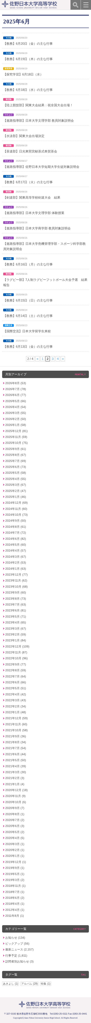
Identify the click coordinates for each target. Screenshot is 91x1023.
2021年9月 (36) (15, 736)
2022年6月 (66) (15, 682)
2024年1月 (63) (15, 568)
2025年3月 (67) (15, 484)
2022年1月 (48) (15, 712)
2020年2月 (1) (14, 850)
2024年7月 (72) (15, 532)
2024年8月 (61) (15, 526)
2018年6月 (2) (14, 897)
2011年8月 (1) (14, 915)
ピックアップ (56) (17, 943)
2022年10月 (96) (16, 658)
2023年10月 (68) (16, 586)
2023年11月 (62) (16, 580)
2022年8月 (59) (15, 670)
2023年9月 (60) (15, 592)
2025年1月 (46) (15, 496)
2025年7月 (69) (15, 461)
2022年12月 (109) (17, 646)
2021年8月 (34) (15, 742)
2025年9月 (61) (15, 449)
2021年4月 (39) (15, 766)
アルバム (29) (29, 983)
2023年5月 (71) (15, 616)
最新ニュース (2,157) (19, 949)
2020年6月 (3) (14, 826)
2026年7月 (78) (15, 389)
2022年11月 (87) (16, 652)
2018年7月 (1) (14, 892)
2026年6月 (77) (15, 395)
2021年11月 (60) (16, 724)
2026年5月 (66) (15, 401)
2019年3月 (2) (14, 880)
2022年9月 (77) (15, 664)
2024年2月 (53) (15, 562)
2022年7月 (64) (15, 676)
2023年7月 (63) (15, 604)
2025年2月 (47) (15, 491)
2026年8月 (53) (15, 383)
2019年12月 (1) (15, 862)
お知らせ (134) (15, 937)
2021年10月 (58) (16, 730)
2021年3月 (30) (15, 772)
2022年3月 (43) (15, 700)
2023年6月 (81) (15, 610)
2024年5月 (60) (15, 544)
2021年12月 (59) (16, 718)
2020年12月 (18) (16, 790)
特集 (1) (45, 983)
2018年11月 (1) (15, 885)
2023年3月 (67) (15, 628)
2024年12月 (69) (16, 502)
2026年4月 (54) (15, 407)
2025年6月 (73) (15, 466)
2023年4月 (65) (15, 622)
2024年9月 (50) (15, 520)
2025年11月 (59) (16, 437)
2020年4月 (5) (14, 838)
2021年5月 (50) (15, 760)
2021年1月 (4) (14, 784)
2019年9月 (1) (14, 868)
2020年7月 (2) (14, 820)
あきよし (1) (10, 983)
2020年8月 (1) (14, 814)
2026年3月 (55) (15, 413)
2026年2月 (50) (15, 419)
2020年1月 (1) (14, 855)
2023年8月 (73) (15, 598)
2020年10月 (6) (15, 802)
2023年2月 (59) (15, 634)
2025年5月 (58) (15, 472)
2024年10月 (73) (16, 514)
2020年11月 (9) (15, 796)
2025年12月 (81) (16, 431)
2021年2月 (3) (14, 778)
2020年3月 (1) (14, 844)
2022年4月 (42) (15, 694)
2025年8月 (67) (15, 454)
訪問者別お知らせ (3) (19, 961)
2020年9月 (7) (14, 808)
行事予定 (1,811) (16, 955)
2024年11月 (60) (16, 508)
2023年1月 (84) (15, 640)
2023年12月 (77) (16, 574)
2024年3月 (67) (15, 556)
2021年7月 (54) (15, 748)
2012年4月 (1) (14, 909)
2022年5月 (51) (15, 688)
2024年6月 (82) (15, 538)
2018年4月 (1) (14, 903)
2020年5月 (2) (14, 832)
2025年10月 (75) (16, 442)
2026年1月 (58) (15, 425)
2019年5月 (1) (14, 874)
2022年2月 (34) (15, 706)
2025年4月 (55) (15, 479)
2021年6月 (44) (15, 754)
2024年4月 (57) (15, 550)
